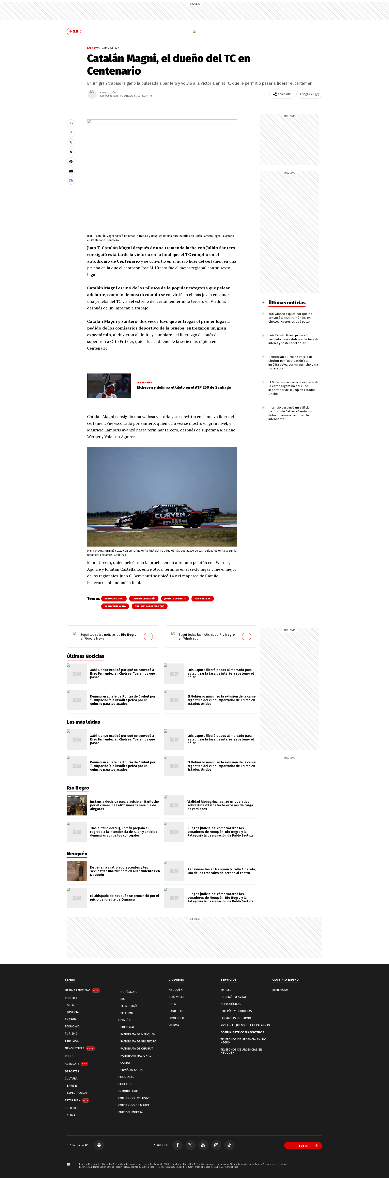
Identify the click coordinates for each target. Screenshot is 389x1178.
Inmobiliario (128, 1091)
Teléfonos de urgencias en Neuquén (241, 1051)
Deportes (93, 48)
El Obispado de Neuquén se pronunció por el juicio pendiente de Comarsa (124, 897)
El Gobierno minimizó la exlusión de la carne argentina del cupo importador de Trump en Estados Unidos (293, 388)
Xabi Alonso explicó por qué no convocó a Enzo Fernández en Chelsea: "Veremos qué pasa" (122, 673)
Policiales (126, 1077)
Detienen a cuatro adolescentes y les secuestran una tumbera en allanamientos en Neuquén (125, 871)
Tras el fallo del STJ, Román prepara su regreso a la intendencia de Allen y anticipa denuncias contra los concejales (123, 831)
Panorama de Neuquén (137, 1034)
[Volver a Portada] (74, 31)
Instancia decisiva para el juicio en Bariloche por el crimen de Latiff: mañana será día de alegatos (124, 805)
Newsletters (79, 1048)
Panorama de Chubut (136, 1048)
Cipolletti (176, 1018)
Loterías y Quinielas (236, 1011)
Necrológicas (230, 1004)
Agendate (76, 1064)
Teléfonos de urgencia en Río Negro (243, 1041)
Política (71, 998)
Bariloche (176, 1011)
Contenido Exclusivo (134, 1098)
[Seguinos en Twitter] (190, 1145)
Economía (72, 1026)
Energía (71, 1019)
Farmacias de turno (235, 1018)
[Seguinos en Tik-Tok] (229, 1145)
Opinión (124, 1020)
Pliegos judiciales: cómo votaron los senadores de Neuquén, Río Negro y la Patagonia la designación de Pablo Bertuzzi (220, 831)
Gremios (73, 1005)
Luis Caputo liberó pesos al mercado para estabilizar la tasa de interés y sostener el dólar (293, 339)
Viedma (174, 1025)
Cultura (71, 1078)
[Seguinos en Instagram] (216, 1145)
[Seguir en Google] (71, 181)
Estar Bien (76, 1100)
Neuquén (176, 990)
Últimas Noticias (82, 990)
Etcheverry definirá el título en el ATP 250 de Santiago (184, 387)
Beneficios (280, 990)
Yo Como (126, 1013)
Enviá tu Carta (131, 1070)
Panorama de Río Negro (138, 1041)
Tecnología (129, 1006)
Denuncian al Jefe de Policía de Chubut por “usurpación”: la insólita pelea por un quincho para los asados (293, 362)
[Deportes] (194, 31)
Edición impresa (130, 1112)
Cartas (125, 1063)
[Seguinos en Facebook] (177, 1145)
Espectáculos (77, 1093)
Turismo (71, 1033)
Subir (303, 1145)
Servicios (72, 1040)
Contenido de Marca (134, 1105)
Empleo (226, 990)
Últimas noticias (287, 303)
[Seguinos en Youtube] (203, 1145)
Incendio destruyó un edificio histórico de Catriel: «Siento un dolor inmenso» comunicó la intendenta (290, 413)
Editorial (127, 1027)
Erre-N (72, 1085)
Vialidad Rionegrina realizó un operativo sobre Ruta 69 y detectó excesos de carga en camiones (220, 805)
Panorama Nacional (135, 1055)
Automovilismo (110, 48)
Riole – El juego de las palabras (245, 1025)
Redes (69, 1056)
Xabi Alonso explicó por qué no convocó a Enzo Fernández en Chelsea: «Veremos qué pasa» (290, 317)
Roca (172, 1004)
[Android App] (99, 1145)
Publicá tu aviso (233, 997)
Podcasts (125, 1084)
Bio (122, 999)
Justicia (73, 1012)
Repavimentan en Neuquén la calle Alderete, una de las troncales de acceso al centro (221, 871)
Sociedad (72, 1108)
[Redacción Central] (92, 94)
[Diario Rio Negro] (68, 1170)
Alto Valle (176, 997)
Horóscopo (129, 992)
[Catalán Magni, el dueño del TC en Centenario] (71, 123)
